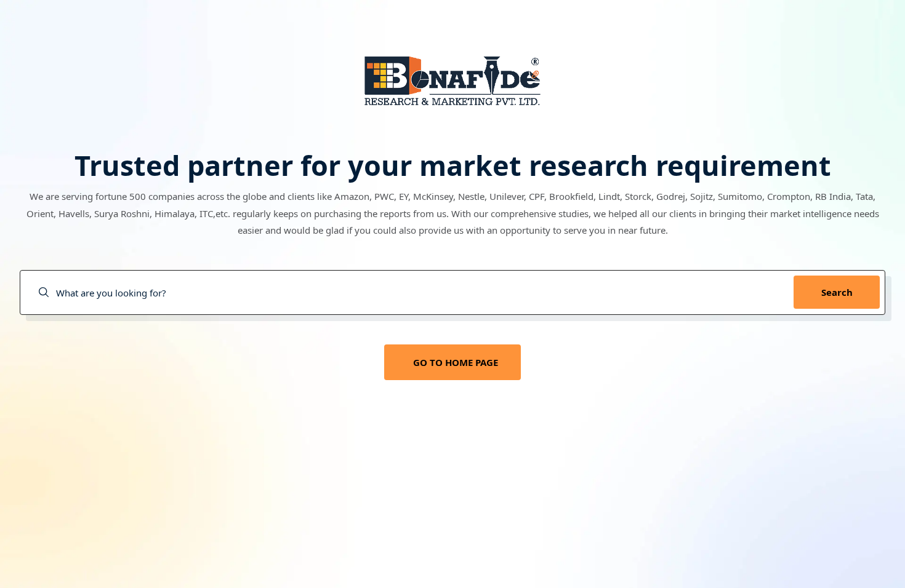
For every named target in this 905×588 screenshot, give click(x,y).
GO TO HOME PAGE (455, 362)
